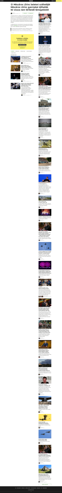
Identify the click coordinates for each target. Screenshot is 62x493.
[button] (12, 51)
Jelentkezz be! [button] (22, 47)
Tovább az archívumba (45, 484)
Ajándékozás (31, 13)
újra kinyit (16, 25)
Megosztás (25, 13)
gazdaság (13, 13)
